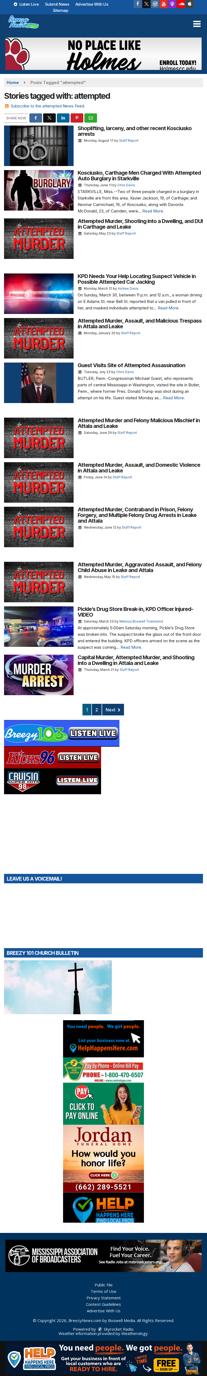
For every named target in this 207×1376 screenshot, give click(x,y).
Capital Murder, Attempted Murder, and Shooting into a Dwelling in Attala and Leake (136, 660)
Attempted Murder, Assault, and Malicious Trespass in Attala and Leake (140, 323)
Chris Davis (126, 185)
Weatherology (134, 1333)
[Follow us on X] (146, 4)
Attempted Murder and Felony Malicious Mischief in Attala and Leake (139, 423)
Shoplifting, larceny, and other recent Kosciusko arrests (135, 131)
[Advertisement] (103, 54)
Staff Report (129, 140)
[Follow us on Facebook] (138, 4)
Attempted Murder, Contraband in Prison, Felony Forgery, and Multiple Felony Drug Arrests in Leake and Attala (137, 515)
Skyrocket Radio (118, 1329)
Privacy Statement (104, 1297)
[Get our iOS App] (189, 4)
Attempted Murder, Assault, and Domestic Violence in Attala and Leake (139, 468)
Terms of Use (103, 1291)
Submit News (57, 4)
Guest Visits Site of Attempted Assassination (131, 365)
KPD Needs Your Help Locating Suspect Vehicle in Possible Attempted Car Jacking (137, 279)
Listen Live (28, 4)
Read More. (153, 211)
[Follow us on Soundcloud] (181, 4)
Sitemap (60, 10)
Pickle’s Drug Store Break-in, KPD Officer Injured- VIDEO (135, 612)
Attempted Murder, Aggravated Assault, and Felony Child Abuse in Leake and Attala (140, 567)
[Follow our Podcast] (172, 4)
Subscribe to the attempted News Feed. (48, 106)
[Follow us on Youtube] (164, 4)
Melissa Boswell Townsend (141, 621)
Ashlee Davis (128, 288)
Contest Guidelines (103, 1304)
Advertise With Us (91, 4)
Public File (104, 1284)
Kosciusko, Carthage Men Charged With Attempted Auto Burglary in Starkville (139, 176)
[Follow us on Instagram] (155, 4)
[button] (197, 24)
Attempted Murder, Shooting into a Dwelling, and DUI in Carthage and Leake (140, 224)
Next (111, 709)
